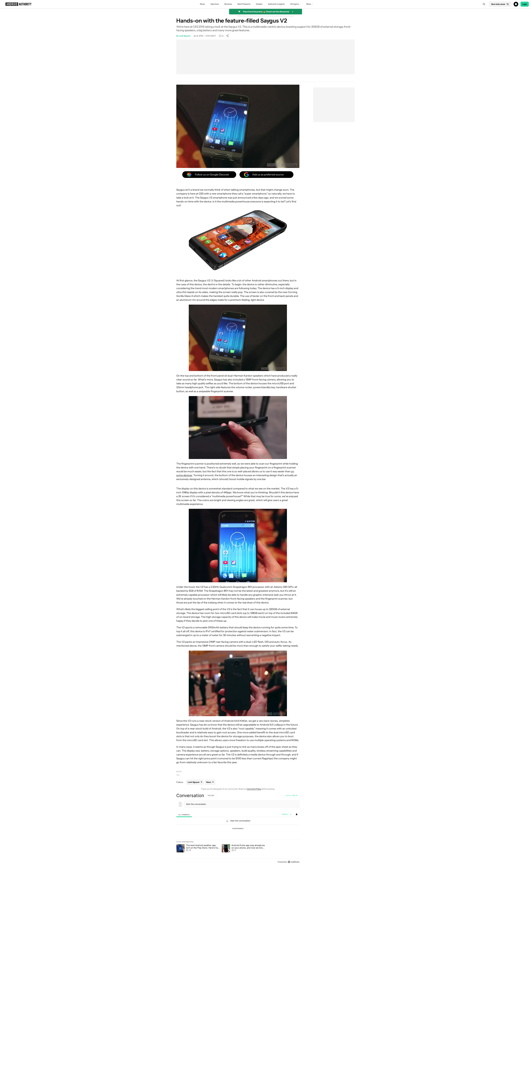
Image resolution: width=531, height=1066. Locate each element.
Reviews (228, 4)
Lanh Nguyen (185, 36)
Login (524, 4)
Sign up (294, 795)
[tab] (184, 814)
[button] (265, 4)
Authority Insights (276, 4)
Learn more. (289, 16)
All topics (294, 4)
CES (177, 775)
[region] (237, 829)
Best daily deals (498, 4)
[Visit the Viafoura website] (293, 862)
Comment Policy (254, 789)
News (202, 4)
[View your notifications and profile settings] (296, 814)
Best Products (244, 4)
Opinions (214, 4)
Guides (259, 4)
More (308, 4)
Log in (288, 795)
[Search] (484, 4)
